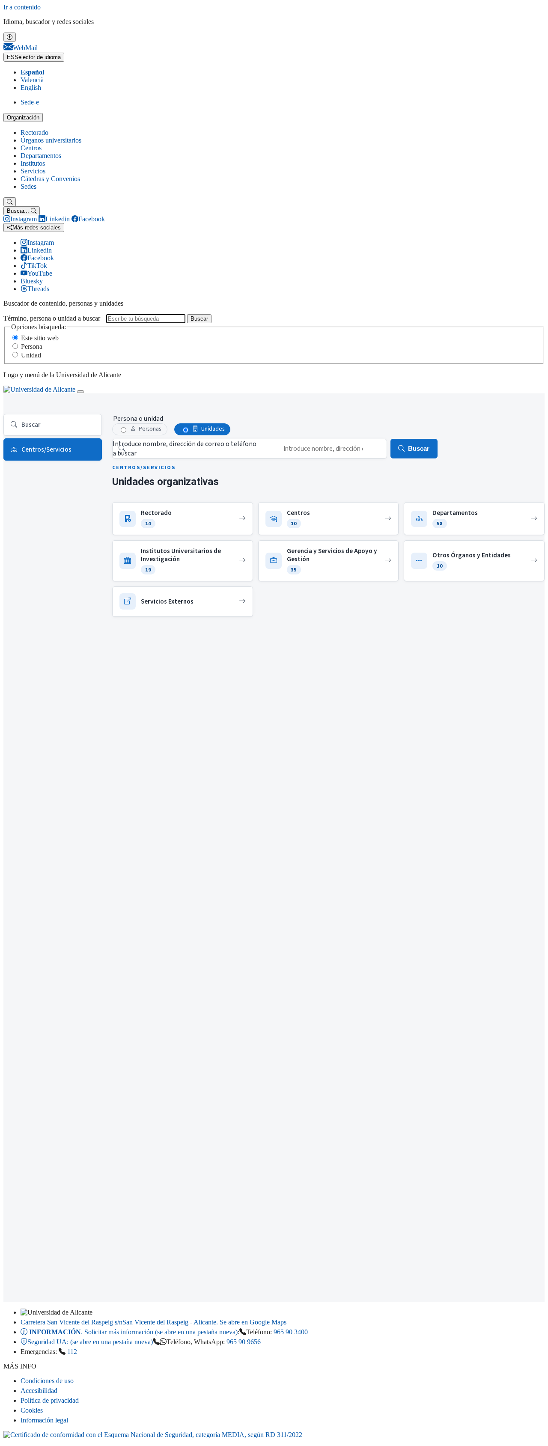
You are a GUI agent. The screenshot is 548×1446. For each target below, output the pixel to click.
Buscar (199, 318)
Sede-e (30, 102)
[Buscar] (9, 201)
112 (72, 1351)
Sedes (28, 186)
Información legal (44, 1420)
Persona (31, 346)
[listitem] (182, 518)
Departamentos (41, 155)
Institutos (33, 163)
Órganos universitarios (51, 140)
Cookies (32, 1410)
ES (34, 57)
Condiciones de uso (47, 1380)
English (31, 87)
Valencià (32, 79)
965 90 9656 (243, 1341)
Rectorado (34, 132)
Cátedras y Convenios (50, 178)
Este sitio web (40, 338)
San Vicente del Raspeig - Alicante (153, 1322)
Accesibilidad (39, 1390)
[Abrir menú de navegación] (80, 391)
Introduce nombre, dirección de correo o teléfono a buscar (184, 448)
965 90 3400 (291, 1332)
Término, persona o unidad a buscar (51, 318)
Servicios (33, 171)
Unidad (31, 355)
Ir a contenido (22, 7)
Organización (23, 117)
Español (32, 72)
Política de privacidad (50, 1400)
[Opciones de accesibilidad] (9, 37)
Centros (31, 148)
